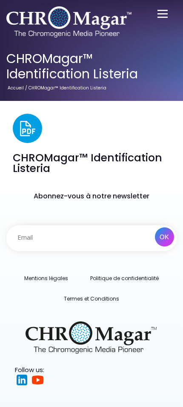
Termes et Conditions (91, 298)
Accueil (16, 88)
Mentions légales (46, 278)
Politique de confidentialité (124, 278)
